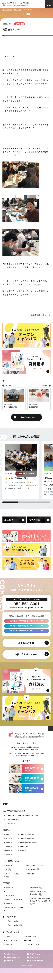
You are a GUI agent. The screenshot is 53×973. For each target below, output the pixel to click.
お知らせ (7, 936)
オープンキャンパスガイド (14, 921)
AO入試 (6, 891)
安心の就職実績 (9, 823)
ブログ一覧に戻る (28, 417)
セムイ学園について (11, 861)
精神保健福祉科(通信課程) (27, 842)
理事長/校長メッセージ (35, 865)
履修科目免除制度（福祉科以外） (38, 892)
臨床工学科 (8, 838)
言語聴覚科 (8, 854)
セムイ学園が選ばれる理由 (13, 811)
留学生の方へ (35, 957)
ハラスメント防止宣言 (11, 875)
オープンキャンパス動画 (13, 925)
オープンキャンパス (10, 916)
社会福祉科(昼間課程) (26, 834)
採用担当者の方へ (13, 957)
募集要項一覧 (9, 887)
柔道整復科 (8, 850)
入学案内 (6, 883)
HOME (5, 804)
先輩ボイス (8, 944)
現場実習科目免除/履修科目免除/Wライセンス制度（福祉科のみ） (40, 901)
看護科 (6, 834)
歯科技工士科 (23, 846)
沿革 (5, 869)
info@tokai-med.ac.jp (30, 756)
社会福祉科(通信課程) (26, 838)
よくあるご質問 (30, 936)
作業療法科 (8, 846)
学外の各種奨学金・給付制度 (14, 908)
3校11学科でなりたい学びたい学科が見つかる (21, 815)
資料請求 (10, 960)
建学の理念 (8, 865)
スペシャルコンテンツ (32, 944)
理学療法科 (8, 842)
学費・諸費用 (9, 895)
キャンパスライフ (10, 940)
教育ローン (8, 903)
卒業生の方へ (35, 954)
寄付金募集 (31, 869)
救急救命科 (22, 850)
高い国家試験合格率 (11, 819)
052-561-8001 (20, 753)
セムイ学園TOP (7, 10)
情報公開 (30, 874)
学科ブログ (17, 10)
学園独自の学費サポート (13, 899)
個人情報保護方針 (36, 960)
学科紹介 (6, 830)
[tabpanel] (20, 470)
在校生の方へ (11, 954)
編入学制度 (34, 887)
